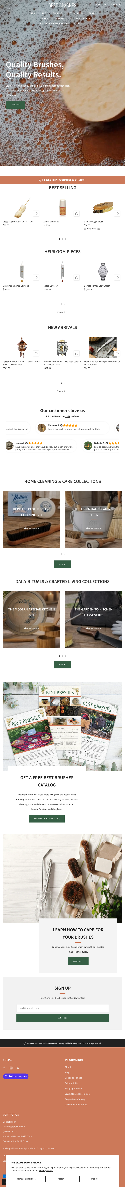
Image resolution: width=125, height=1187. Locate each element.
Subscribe (62, 1018)
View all (61, 312)
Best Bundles (75, 13)
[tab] (59, 239)
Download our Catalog (76, 1104)
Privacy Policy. (46, 1170)
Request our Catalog (75, 1099)
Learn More (78, 961)
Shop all (16, 104)
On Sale (57, 13)
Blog (92, 13)
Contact (79, 23)
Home (33, 13)
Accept (61, 1179)
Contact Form (9, 1122)
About (68, 1067)
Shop (45, 13)
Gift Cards (41, 18)
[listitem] (62, 180)
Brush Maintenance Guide (77, 1094)
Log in (88, 5)
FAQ (67, 1072)
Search (115, 4)
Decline (94, 1179)
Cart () (101, 4)
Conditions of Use (73, 1078)
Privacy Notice (72, 1083)
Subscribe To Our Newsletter (71, 18)
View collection (31, 528)
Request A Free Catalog (54, 23)
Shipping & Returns (74, 1088)
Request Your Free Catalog (47, 818)
